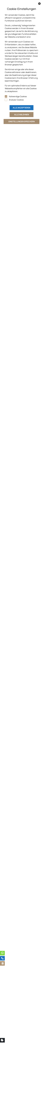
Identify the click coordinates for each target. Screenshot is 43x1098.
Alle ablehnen (21, 114)
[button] (2, 963)
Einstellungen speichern (21, 121)
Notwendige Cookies (18, 96)
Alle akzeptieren (21, 107)
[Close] (39, 3)
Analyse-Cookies (16, 99)
